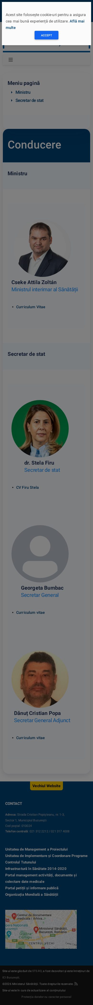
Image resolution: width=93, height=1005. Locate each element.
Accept (46, 35)
